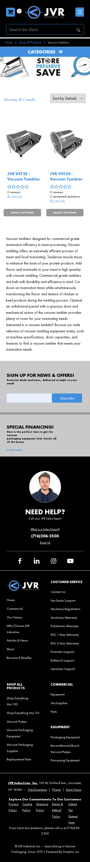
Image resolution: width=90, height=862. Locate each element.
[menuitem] (23, 600)
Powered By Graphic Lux (62, 852)
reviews (13, 192)
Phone (56, 790)
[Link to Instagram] (53, 561)
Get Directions (37, 790)
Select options (22, 212)
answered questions (65, 196)
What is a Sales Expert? (45, 529)
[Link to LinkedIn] (37, 561)
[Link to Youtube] (70, 561)
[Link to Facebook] (20, 561)
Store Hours (73, 790)
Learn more (14, 449)
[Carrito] (10, 12)
